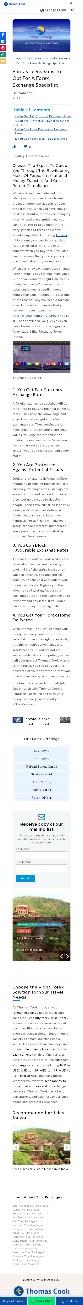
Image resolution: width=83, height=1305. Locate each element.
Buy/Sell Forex (13, 1301)
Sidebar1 (23, 931)
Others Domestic (50, 924)
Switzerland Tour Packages (30, 1240)
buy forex (42, 1018)
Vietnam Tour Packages (28, 1225)
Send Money (41, 782)
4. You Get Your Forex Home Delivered (41, 138)
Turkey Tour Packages (27, 1260)
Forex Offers (41, 797)
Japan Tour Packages (26, 1232)
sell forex (61, 1018)
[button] (3, 35)
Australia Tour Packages (28, 1256)
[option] (41, 927)
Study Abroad (41, 774)
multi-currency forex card (38, 1049)
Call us (72, 1301)
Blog (27, 58)
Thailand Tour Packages (28, 1217)
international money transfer (34, 315)
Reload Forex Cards (41, 766)
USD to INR (29, 1070)
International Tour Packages (31, 1205)
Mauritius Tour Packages (28, 1252)
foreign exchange (25, 1012)
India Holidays (27, 924)
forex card (31, 1044)
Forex (37, 58)
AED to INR (49, 1070)
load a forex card (34, 1086)
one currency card (55, 1044)
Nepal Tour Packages (26, 1264)
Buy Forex (41, 751)
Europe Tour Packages (27, 1213)
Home (16, 58)
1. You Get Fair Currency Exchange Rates (42, 116)
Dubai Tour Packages (26, 1209)
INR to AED (29, 1075)
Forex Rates (41, 790)
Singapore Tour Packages (29, 1229)
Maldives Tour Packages (28, 1236)
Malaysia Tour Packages (28, 1244)
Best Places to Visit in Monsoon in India (40, 1168)
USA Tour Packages (25, 1248)
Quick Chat (44, 1301)
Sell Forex (41, 759)
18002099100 (55, 10)
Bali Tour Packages (25, 1221)
